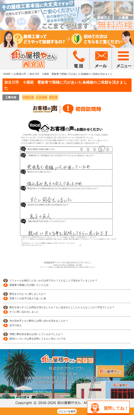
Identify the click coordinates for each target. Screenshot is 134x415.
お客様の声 (20, 74)
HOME (6, 74)
